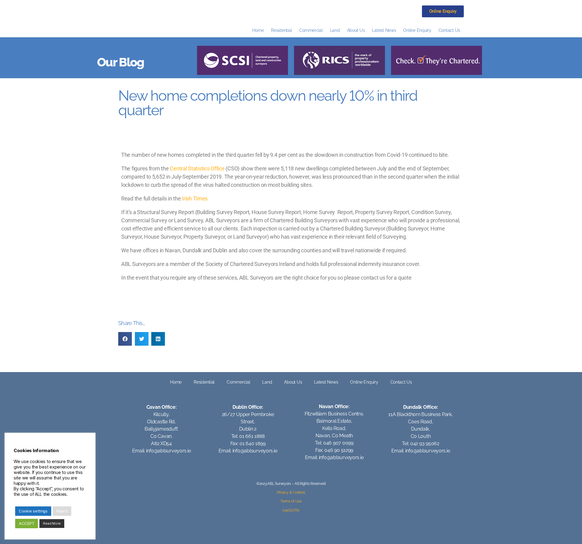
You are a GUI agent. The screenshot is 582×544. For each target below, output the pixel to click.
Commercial (311, 30)
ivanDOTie (291, 510)
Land (335, 30)
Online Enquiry (417, 30)
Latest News (384, 30)
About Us (356, 30)
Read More (52, 523)
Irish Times (195, 198)
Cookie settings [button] (33, 511)
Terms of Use (291, 501)
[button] (125, 339)
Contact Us (449, 30)
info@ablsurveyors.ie (168, 451)
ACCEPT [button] (26, 523)
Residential (281, 30)
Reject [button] (62, 511)
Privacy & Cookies (291, 492)
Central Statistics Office (197, 168)
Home (258, 30)
